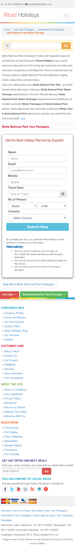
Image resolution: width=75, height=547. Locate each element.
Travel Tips (30, 510)
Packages (6, 520)
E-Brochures (11, 427)
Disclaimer (10, 403)
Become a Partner (14, 407)
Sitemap (5, 510)
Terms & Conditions (15, 389)
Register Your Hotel (15, 411)
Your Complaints (13, 378)
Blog (40, 510)
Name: (12, 152)
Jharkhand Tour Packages (51, 29)
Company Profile (13, 313)
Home (7, 29)
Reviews (9, 369)
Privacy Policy (12, 398)
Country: (14, 211)
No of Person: (17, 199)
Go (66, 46)
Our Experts (11, 360)
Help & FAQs (11, 351)
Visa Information (13, 373)
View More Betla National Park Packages (28, 284)
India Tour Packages (24, 29)
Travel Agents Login (44, 515)
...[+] (22, 118)
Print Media (10, 432)
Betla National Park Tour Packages (25, 127)
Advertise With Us (14, 416)
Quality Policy (12, 326)
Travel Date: (16, 187)
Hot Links (8, 294)
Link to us (17, 510)
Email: (12, 164)
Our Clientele (11, 454)
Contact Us (10, 356)
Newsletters (11, 441)
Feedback (10, 364)
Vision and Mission (15, 317)
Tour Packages (65, 515)
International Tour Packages (16, 515)
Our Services (11, 335)
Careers (8, 339)
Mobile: (13, 176)
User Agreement (13, 394)
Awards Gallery (13, 445)
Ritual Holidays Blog (16, 330)
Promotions (10, 450)
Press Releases (13, 436)
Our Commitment (14, 322)
